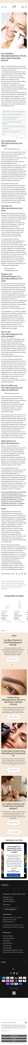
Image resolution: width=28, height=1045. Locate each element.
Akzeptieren (13, 875)
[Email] (25, 574)
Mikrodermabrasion (7, 943)
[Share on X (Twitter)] (19, 574)
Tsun (26, 137)
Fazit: (4, 134)
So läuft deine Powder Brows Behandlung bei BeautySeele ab (13, 753)
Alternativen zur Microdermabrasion (11, 131)
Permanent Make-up (8, 936)
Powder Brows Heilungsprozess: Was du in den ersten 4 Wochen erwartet (13, 700)
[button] (2, 7)
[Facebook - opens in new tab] (11, 973)
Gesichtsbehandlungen (8, 938)
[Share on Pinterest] (22, 574)
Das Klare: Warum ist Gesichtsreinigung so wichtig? (13, 642)
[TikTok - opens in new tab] (17, 973)
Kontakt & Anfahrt (7, 948)
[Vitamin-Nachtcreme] (7, 604)
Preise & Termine (7, 945)
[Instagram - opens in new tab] (14, 973)
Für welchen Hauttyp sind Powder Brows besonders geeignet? (13, 806)
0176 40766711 (6, 904)
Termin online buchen (10, 909)
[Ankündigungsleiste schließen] (26, 1)
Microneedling (6, 940)
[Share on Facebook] (16, 574)
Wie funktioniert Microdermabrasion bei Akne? (14, 111)
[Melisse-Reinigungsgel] (20, 604)
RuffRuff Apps (20, 137)
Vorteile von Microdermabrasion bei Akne (13, 114)
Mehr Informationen (13, 871)
